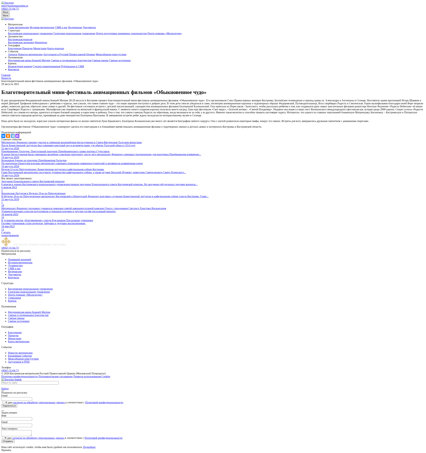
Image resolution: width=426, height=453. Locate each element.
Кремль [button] (12, 63)
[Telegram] (13, 136)
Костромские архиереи (21, 42)
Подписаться (9, 406)
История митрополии (42, 27)
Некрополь (41, 42)
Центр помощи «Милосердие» (164, 33)
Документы (89, 27)
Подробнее (89, 447)
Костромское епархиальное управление (30, 33)
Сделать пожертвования (46, 66)
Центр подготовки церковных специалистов (121, 33)
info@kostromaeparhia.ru (14, 5)
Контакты (13, 69)
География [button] (14, 45)
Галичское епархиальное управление (74, 33)
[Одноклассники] (8, 136)
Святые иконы (100, 60)
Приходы (27, 48)
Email (4, 395)
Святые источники (120, 60)
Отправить (8, 441)
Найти (5, 388)
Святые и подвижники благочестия (71, 60)
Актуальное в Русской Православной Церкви (69, 54)
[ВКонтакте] (3, 136)
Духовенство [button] (15, 36)
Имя (3, 415)
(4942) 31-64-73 (10, 8)
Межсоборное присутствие (111, 54)
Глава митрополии (18, 27)
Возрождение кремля (20, 66)
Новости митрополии (30, 54)
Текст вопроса (9, 428)
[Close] (2, 390)
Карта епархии (55, 48)
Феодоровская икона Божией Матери (29, 60)
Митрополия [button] (15, 24)
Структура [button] (14, 30)
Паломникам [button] (15, 57)
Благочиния (14, 48)
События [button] (13, 51)
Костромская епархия (20, 39)
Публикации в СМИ (72, 66)
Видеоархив (75, 27)
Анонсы (12, 54)
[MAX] (17, 136)
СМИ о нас (61, 27)
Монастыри (40, 48)
